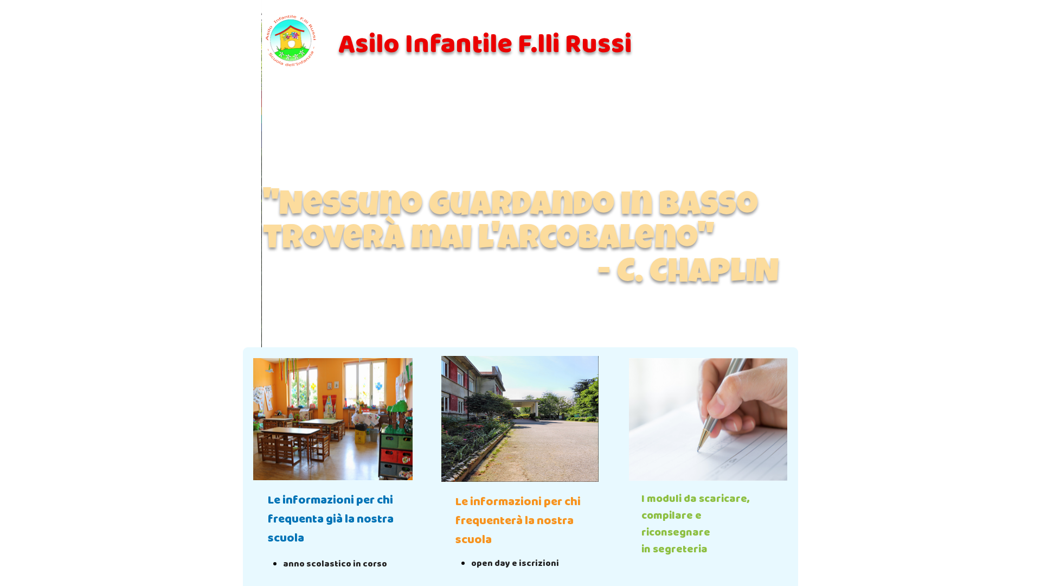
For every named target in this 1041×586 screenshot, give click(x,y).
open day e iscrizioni (515, 563)
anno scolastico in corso (335, 564)
